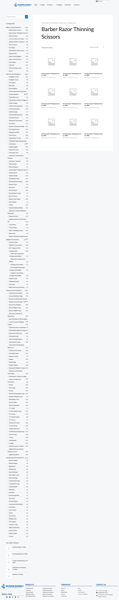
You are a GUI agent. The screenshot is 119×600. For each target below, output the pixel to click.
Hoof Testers (12, 510)
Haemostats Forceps (14, 342)
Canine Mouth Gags (14, 481)
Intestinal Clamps (14, 353)
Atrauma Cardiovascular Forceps (18, 299)
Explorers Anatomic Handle (16, 126)
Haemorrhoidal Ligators (15, 339)
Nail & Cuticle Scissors (15, 59)
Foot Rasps (12, 47)
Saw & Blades (12, 202)
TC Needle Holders (14, 417)
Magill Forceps (13, 278)
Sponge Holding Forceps (16, 396)
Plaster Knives (13, 184)
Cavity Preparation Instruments (17, 91)
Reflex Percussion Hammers (17, 287)
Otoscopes (12, 284)
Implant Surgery (13, 147)
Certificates (68, 5)
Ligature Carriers (13, 356)
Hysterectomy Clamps (15, 350)
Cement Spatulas (13, 94)
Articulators (12, 82)
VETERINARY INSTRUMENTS (15, 458)
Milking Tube (12, 518)
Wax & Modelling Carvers (16, 230)
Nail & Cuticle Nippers (15, 56)
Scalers (11, 205)
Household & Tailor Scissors (16, 50)
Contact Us (76, 5)
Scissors (11, 390)
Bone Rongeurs (13, 88)
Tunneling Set (12, 440)
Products (49, 5)
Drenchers (12, 492)
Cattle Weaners (13, 486)
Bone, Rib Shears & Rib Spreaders (18, 319)
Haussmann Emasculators (16, 504)
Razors (11, 71)
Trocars (11, 437)
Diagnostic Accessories (15, 245)
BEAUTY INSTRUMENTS (13, 27)
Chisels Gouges (13, 103)
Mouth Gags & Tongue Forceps (17, 170)
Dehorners (12, 489)
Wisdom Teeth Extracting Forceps (18, 236)
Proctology (12, 387)
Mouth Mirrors (13, 172)
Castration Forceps (14, 483)
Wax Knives (12, 233)
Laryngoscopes (13, 251)
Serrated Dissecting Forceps (17, 393)
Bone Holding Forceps (15, 310)
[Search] (26, 16)
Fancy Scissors (13, 44)
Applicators (12, 466)
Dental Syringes (13, 112)
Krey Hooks (12, 516)
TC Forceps (12, 414)
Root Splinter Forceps (15, 193)
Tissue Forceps (13, 425)
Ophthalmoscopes (14, 281)
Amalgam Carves (13, 79)
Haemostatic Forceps (15, 138)
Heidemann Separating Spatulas (17, 141)
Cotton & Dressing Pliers (16, 106)
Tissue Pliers (12, 224)
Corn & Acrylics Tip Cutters (16, 39)
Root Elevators (13, 190)
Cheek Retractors (14, 97)
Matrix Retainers (13, 167)
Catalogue (59, 5)
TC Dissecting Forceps (15, 411)
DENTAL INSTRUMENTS (13, 74)
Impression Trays (13, 149)
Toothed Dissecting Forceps (16, 431)
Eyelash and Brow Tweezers (16, 41)
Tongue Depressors (14, 428)
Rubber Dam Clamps (14, 199)
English (100, 1)
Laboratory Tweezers (15, 161)
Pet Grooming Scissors (15, 68)
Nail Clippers (12, 62)
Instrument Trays (13, 152)
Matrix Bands (13, 164)
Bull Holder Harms (14, 475)
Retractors (12, 187)
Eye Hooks (12, 498)
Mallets (11, 359)
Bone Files (12, 85)
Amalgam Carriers (14, 77)
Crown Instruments (14, 109)
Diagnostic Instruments (12, 239)
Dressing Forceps (14, 117)
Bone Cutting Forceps (15, 307)
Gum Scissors (12, 135)
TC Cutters (12, 408)
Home (35, 5)
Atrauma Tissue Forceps (15, 302)
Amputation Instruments (15, 293)
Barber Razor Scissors (15, 30)
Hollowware (12, 144)
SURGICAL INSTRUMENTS (14, 290)
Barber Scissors (13, 36)
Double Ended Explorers (15, 114)
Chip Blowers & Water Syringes (17, 100)
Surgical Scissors (13, 216)
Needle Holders (13, 175)
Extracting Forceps (14, 129)
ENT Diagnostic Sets (14, 248)
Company (42, 5)
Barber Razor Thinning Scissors (17, 33)
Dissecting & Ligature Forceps (17, 330)
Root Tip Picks (13, 196)
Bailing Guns (12, 469)
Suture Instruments (14, 405)
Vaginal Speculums (14, 454)
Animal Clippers (13, 460)
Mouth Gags (12, 362)
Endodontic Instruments (15, 120)
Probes (11, 385)
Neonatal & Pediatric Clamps (17, 368)
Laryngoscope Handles (17, 264)
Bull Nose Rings (13, 478)
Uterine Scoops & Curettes (16, 446)
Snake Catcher (13, 533)
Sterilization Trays (14, 399)
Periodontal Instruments (15, 181)
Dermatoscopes (13, 242)
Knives (11, 513)
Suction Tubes (13, 402)
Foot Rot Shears (13, 501)
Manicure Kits (13, 53)
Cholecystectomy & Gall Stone (17, 327)
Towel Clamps (13, 227)
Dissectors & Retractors (15, 333)
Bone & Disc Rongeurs (15, 304)
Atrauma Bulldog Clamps (16, 296)
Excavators (12, 123)
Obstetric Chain (13, 524)
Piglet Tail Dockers (14, 527)
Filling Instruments (14, 132)
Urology (11, 443)
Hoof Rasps (12, 507)
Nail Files (11, 65)
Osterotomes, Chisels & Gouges (17, 376)
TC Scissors (12, 420)
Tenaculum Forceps (14, 423)
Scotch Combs (13, 530)
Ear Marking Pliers (14, 495)
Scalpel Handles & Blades (16, 208)
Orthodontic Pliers (14, 178)
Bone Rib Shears (13, 472)
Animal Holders (13, 463)
